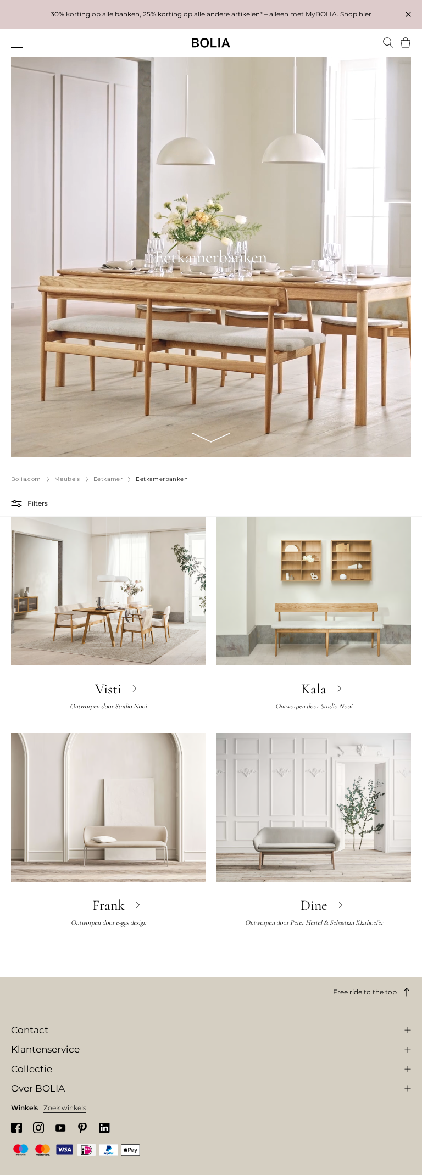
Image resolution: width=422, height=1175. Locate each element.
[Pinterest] (82, 1128)
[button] (18, 503)
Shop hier (355, 14)
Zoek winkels (64, 1108)
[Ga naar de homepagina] (211, 43)
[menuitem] (18, 44)
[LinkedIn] (104, 1128)
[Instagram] (38, 1127)
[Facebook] (16, 1128)
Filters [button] (37, 503)
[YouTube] (60, 1128)
